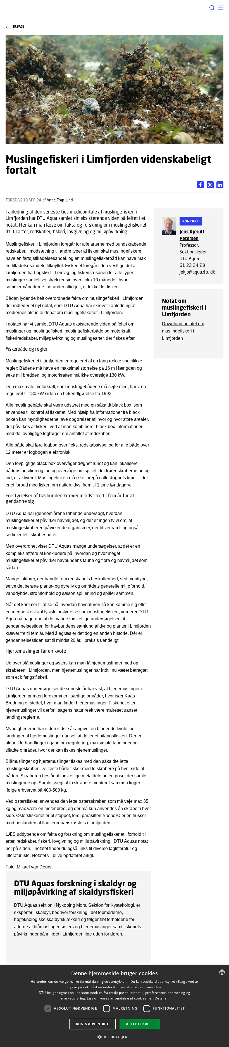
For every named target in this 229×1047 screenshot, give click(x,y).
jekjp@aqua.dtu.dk (197, 271)
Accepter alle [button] (139, 1024)
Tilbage (18, 27)
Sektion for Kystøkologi (111, 905)
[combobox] (222, 972)
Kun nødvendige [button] (92, 1024)
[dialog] (114, 1006)
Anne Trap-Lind (60, 200)
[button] (220, 8)
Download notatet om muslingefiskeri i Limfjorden (183, 330)
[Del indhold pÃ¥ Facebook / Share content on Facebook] (200, 184)
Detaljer (161, 998)
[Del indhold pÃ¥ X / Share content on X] (219, 184)
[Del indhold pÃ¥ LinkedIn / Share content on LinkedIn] (210, 184)
